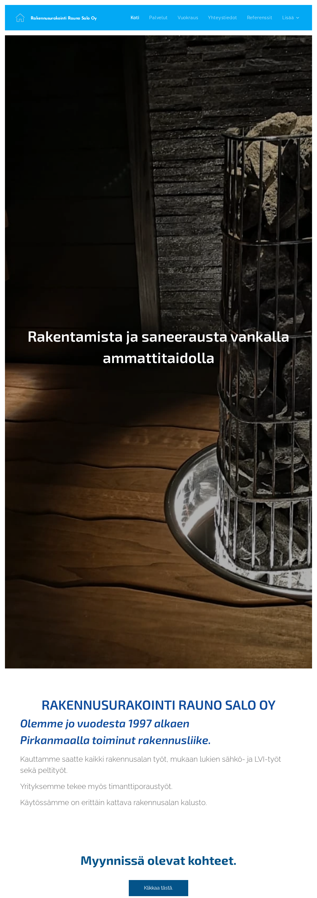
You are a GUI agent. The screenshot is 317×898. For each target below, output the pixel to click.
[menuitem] (136, 17)
